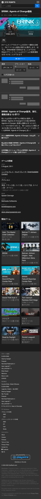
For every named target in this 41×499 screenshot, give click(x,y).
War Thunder (5, 394)
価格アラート (21, 59)
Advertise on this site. (20, 462)
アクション (6, 179)
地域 (29, 64)
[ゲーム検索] (37, 6)
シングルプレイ (8, 171)
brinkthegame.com (9, 206)
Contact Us (5, 447)
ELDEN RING (5, 356)
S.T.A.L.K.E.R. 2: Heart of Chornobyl (12, 406)
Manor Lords (5, 376)
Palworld (4, 361)
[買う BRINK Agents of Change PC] (20, 101)
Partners (4, 440)
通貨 (3, 64)
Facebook (5, 449)
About (3, 435)
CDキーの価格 (8, 15)
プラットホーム (20, 65)
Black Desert (5, 371)
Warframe (4, 373)
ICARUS (4, 378)
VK (4, 452)
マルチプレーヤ (20, 171)
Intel (4, 417)
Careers (4, 437)
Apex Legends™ (6, 366)
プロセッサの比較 (6, 412)
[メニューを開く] (38, 2)
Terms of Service (8, 495)
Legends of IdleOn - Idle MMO (10, 389)
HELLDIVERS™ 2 (7, 368)
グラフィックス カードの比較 (10, 419)
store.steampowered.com (11, 212)
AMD (4, 414)
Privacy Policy (5, 444)
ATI (4, 424)
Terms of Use (5, 442)
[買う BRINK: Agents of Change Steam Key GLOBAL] (20, 85)
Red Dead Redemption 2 (8, 364)
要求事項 (4, 381)
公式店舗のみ (9, 74)
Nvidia (4, 429)
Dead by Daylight (6, 359)
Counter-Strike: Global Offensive (10, 384)
